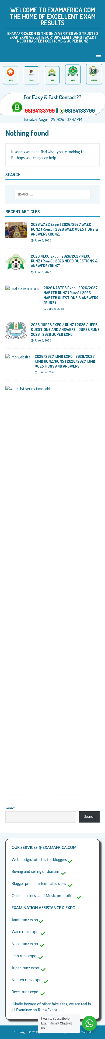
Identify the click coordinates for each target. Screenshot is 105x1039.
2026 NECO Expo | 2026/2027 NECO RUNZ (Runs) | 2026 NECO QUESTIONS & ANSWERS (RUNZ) (64, 261)
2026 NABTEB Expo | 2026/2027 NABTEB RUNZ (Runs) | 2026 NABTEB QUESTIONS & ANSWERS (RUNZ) (71, 295)
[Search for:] (52, 194)
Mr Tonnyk (84, 1032)
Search (10, 808)
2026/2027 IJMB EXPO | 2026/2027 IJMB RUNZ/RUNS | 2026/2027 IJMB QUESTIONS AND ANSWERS (65, 361)
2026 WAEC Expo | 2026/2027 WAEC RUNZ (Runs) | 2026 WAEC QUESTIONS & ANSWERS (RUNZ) (64, 229)
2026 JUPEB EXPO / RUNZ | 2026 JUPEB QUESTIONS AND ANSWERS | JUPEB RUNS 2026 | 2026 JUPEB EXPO (65, 329)
